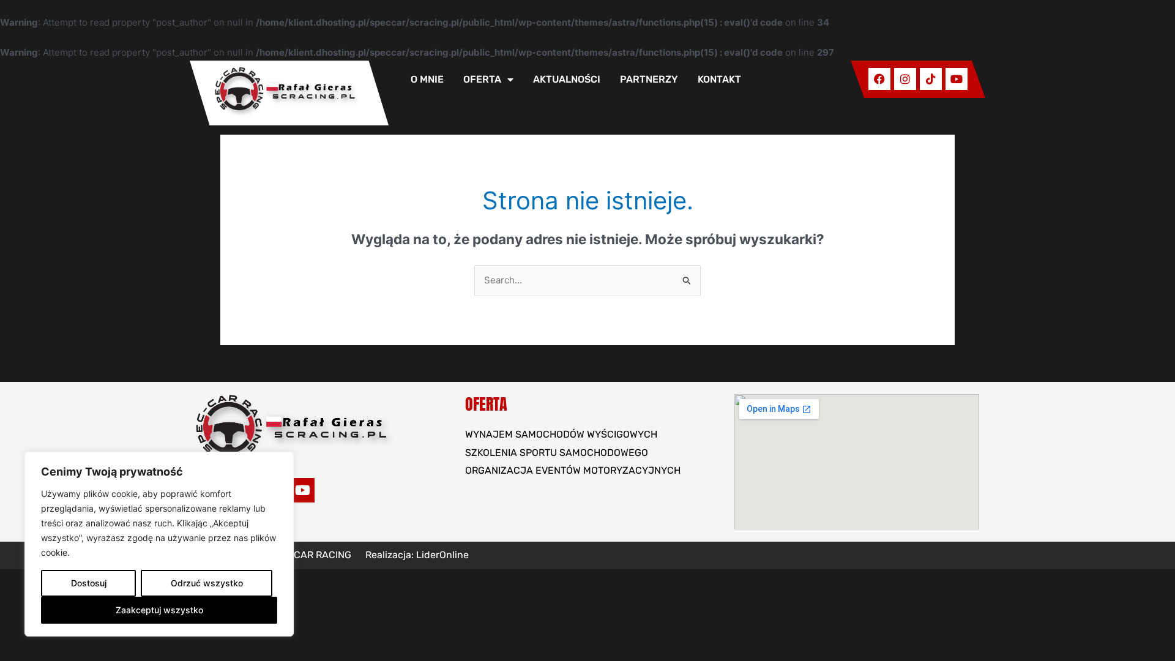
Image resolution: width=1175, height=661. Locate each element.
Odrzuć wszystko (207, 583)
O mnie (427, 79)
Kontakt (719, 79)
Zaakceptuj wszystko (159, 610)
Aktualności (566, 79)
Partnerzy (649, 79)
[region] (159, 544)
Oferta (482, 79)
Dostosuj (88, 583)
